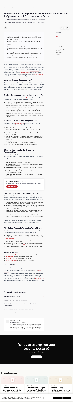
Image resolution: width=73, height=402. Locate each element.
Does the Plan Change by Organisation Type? (60, 47)
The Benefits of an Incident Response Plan (60, 41)
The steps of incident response (13, 254)
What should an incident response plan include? (15, 300)
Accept (67, 397)
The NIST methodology (11, 260)
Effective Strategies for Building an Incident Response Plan (62, 44)
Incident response (34, 71)
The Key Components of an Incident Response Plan (61, 39)
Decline (57, 397)
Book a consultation (12, 186)
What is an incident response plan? (12, 296)
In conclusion (58, 54)
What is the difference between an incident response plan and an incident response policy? (21, 304)
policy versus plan (9, 238)
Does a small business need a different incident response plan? (19, 309)
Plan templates (9, 256)
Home (5, 7)
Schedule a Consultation (36, 356)
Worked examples (9, 258)
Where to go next (59, 52)
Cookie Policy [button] (6, 398)
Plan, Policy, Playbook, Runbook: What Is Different (62, 50)
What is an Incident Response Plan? (61, 36)
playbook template (20, 244)
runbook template (9, 248)
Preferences (48, 397)
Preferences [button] (31, 398)
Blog (9, 7)
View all (69, 372)
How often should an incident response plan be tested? (17, 313)
